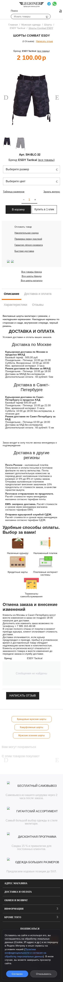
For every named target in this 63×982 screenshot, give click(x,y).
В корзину (18, 209)
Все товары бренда (31, 272)
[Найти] (47, 17)
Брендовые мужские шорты (31, 719)
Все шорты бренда (31, 276)
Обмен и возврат (16, 900)
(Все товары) (43, 51)
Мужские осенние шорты (31, 735)
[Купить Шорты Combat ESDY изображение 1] (31, 99)
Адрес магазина (15, 883)
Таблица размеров (13, 191)
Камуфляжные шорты (31, 727)
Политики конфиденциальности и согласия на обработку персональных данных (25, 953)
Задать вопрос (51, 191)
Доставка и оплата (18, 892)
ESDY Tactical (29, 51)
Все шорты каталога (31, 280)
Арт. (22, 154)
